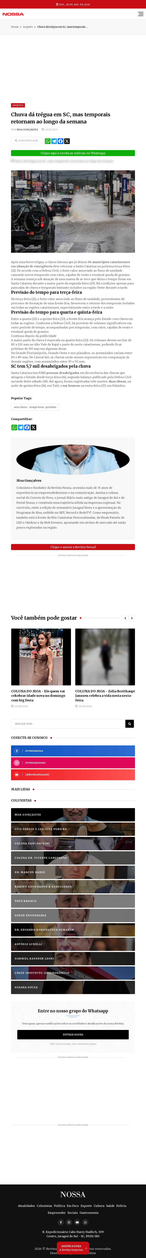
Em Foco (73, 1206)
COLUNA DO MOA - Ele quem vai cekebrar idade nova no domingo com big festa (38, 695)
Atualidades (26, 1206)
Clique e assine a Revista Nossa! (73, 547)
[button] (125, 618)
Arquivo (28, 26)
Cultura (99, 1206)
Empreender (57, 1212)
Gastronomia (89, 1212)
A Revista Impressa (71, 1248)
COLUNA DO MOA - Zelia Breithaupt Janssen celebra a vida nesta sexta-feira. (105, 695)
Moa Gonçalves (27, 129)
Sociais (72, 1212)
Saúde (110, 1206)
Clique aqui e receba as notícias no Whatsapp (73, 153)
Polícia (121, 1206)
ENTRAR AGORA (73, 1034)
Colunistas (44, 1206)
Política (59, 1206)
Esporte (86, 1206)
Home (15, 26)
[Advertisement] (73, 60)
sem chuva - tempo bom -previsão (35, 407)
